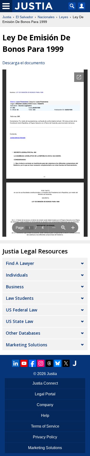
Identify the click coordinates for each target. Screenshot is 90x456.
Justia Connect (45, 383)
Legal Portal (45, 394)
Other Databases (23, 333)
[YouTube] (24, 363)
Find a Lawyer (20, 263)
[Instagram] (40, 363)
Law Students (20, 298)
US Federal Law (21, 310)
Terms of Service (45, 426)
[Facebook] (32, 363)
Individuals (17, 275)
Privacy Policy (45, 437)
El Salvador (24, 17)
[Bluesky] (57, 363)
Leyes (63, 17)
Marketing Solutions (26, 345)
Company (45, 405)
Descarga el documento (23, 62)
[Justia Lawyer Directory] (74, 363)
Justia (6, 17)
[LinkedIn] (15, 363)
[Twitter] (66, 363)
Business (15, 287)
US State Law (19, 321)
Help (45, 415)
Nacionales (46, 17)
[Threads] (49, 363)
